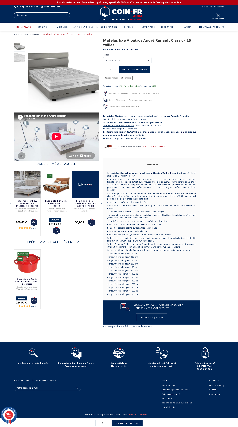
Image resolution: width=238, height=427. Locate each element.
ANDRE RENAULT (154, 146)
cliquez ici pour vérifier (138, 414)
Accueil (16, 34)
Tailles (106, 54)
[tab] (152, 164)
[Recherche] (67, 15)
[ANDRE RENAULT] (110, 146)
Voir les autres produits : (130, 146)
